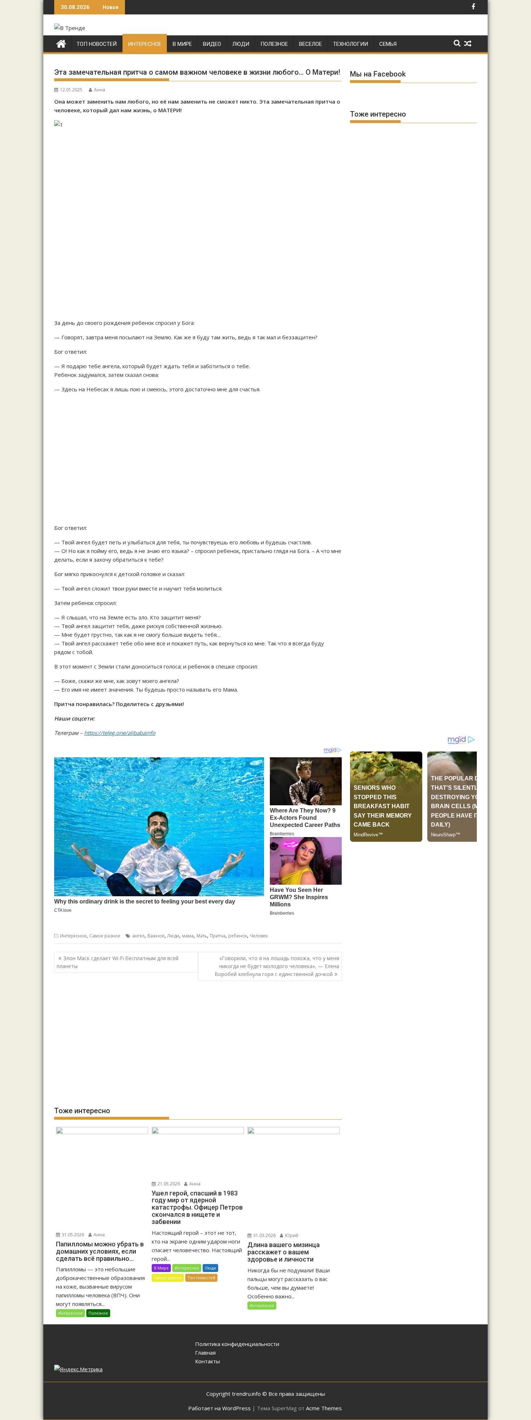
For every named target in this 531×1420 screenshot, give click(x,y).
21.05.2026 (168, 1184)
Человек (259, 936)
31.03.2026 (264, 1235)
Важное (155, 936)
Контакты (207, 1361)
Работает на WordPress (219, 1408)
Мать (202, 936)
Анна (99, 90)
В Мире (182, 44)
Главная (205, 1352)
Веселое (310, 44)
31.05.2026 (72, 1235)
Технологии (350, 44)
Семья (388, 44)
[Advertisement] (198, 223)
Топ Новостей (97, 44)
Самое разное (104, 936)
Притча (217, 936)
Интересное (144, 44)
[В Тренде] (61, 43)
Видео (212, 44)
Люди (240, 44)
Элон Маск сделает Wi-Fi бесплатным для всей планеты (117, 962)
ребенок (237, 936)
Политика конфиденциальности (237, 1343)
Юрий (291, 1235)
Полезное (274, 44)
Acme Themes (324, 1408)
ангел (138, 936)
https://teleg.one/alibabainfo (119, 732)
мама (188, 936)
